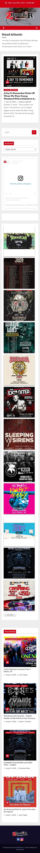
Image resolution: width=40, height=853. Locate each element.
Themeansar (20, 849)
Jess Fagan (23, 675)
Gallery (7, 90)
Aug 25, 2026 (11, 675)
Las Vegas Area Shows (12, 686)
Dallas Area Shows (12, 639)
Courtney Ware (24, 768)
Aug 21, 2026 (11, 815)
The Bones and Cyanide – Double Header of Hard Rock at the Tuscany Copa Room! (19, 718)
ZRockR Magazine (11, 205)
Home (4, 37)
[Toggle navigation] (36, 27)
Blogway (32, 847)
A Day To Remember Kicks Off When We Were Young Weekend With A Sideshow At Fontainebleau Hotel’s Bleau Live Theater (19, 99)
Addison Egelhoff (24, 102)
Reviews (14, 90)
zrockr (22, 205)
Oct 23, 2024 (11, 102)
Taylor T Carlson (25, 721)
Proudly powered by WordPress (13, 847)
